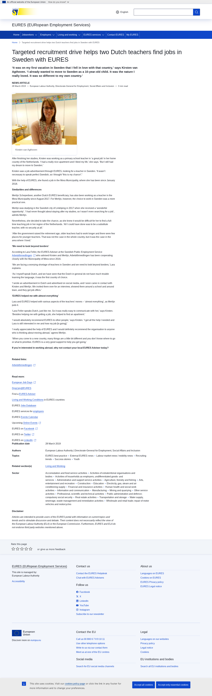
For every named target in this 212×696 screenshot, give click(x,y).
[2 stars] (15, 549)
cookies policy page (75, 683)
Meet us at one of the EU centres (92, 652)
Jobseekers (28, 34)
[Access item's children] (36, 35)
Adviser (31, 394)
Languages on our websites (154, 639)
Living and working (67, 34)
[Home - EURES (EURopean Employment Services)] (26, 12)
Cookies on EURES (150, 577)
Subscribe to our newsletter (90, 614)
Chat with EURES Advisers (90, 577)
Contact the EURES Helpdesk (91, 573)
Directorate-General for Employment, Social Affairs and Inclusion (107, 450)
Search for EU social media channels (95, 666)
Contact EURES (115, 34)
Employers (45, 34)
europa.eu (36, 640)
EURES (23, 394)
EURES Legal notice (151, 586)
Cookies (144, 652)
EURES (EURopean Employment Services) (39, 566)
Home (16, 34)
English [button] (124, 12)
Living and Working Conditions (27, 400)
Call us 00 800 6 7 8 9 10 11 (90, 639)
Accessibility (18, 581)
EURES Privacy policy (152, 582)
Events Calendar (29, 417)
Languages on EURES (152, 573)
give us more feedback (52, 549)
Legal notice (146, 647)
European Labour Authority (59, 450)
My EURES (132, 34)
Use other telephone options (90, 643)
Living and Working (55, 466)
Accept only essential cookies (173, 685)
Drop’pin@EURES (21, 388)
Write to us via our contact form (91, 647)
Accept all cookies (143, 685)
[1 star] (13, 549)
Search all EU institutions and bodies (159, 666)
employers (38, 411)
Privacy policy (147, 643)
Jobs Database (28, 405)
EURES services (92, 34)
